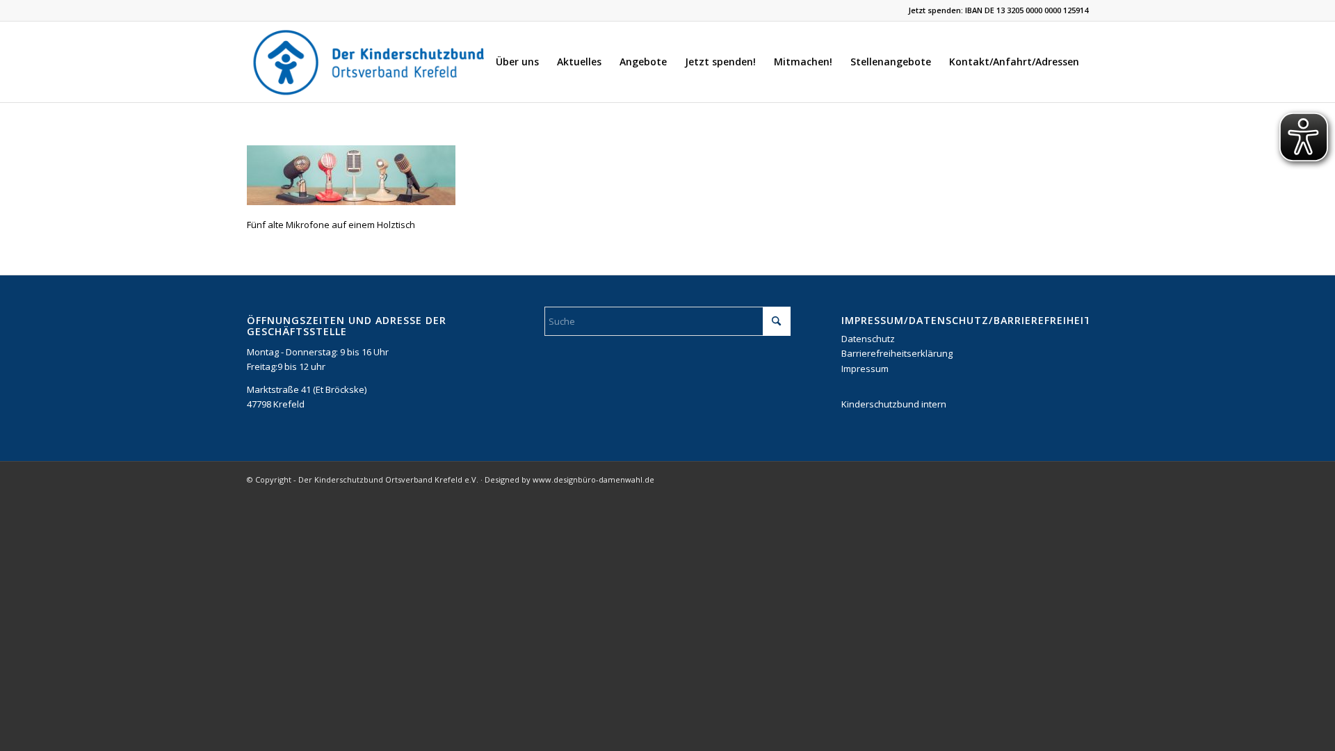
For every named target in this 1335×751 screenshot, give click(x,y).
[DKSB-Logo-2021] (370, 62)
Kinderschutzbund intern (893, 404)
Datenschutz (868, 338)
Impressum (865, 368)
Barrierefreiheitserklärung (897, 353)
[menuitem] (517, 62)
